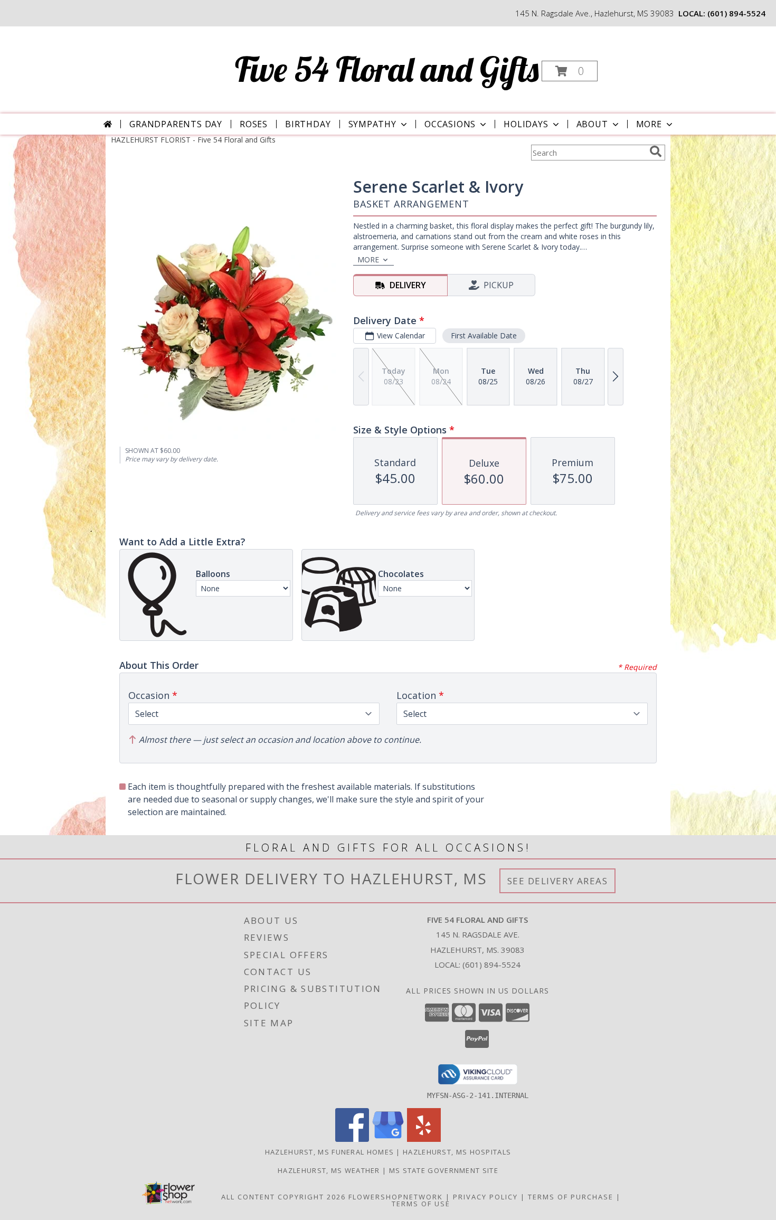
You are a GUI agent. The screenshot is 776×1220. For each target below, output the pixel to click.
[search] (656, 151)
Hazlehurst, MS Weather (329, 1170)
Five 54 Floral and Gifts (387, 69)
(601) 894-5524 (736, 13)
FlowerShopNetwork (395, 1197)
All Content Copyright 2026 (283, 1197)
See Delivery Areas (557, 881)
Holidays (526, 124)
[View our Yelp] (424, 1139)
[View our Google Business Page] (388, 1139)
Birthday (307, 124)
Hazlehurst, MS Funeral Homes (329, 1152)
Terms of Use (421, 1203)
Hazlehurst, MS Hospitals (457, 1152)
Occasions (450, 124)
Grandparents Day (175, 124)
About (592, 124)
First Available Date (484, 335)
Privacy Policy (485, 1197)
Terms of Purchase (570, 1197)
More (649, 124)
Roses (254, 124)
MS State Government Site (443, 1170)
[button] (570, 71)
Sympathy (372, 124)
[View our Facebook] (352, 1139)
